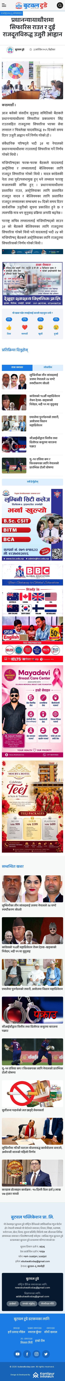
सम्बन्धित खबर (13, 867)
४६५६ (42, 1247)
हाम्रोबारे (12, 1304)
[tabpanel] (32, 429)
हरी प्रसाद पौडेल (16, 1333)
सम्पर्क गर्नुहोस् (29, 1304)
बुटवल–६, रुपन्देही (35, 1267)
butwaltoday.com (26, 1367)
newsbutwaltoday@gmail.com (32, 1288)
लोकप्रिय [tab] (48, 368)
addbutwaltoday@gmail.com (32, 1297)
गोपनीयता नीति (47, 1304)
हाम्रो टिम (40, 1341)
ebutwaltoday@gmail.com (35, 1262)
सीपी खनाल (50, 1333)
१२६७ (42, 1252)
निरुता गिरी (26, 1343)
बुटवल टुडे (19, 50)
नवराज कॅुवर (34, 1333)
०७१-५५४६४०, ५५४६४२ (35, 1257)
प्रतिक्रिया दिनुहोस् (15, 350)
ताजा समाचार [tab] (17, 368)
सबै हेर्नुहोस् (32, 482)
